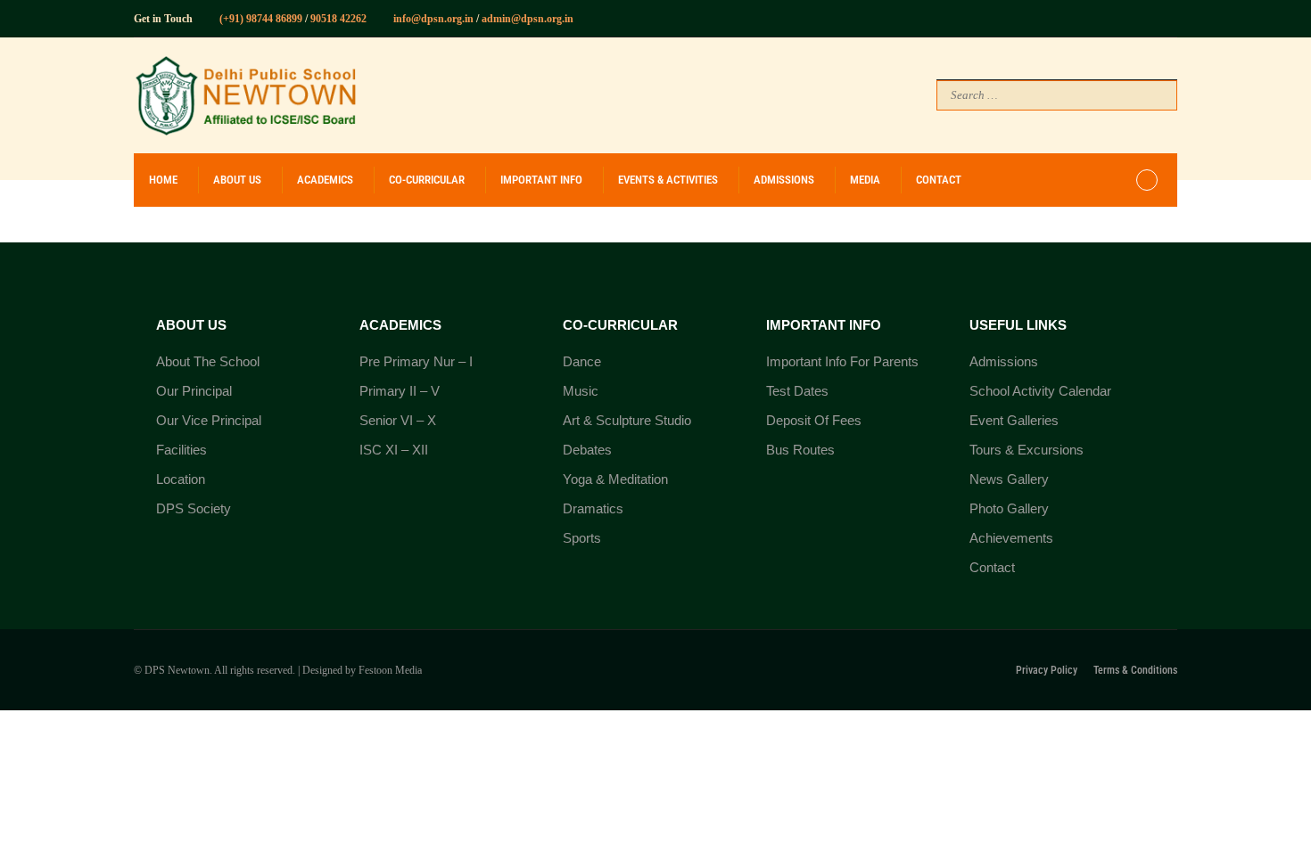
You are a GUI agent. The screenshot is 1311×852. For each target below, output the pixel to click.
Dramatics (593, 508)
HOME (163, 179)
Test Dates (797, 390)
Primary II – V (399, 390)
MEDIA (865, 179)
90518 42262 (337, 18)
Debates (587, 449)
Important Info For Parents (842, 361)
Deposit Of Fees (814, 420)
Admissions (1003, 361)
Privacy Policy (1046, 670)
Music (580, 390)
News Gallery (1009, 479)
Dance (582, 361)
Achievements (1011, 537)
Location (180, 479)
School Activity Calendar (1040, 390)
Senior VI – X (397, 420)
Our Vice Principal (208, 420)
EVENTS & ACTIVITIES (668, 179)
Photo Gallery (1009, 508)
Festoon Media (390, 670)
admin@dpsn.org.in (527, 18)
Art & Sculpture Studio (627, 420)
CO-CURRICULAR (427, 179)
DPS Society (193, 508)
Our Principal (194, 390)
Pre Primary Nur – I (416, 361)
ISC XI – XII (393, 449)
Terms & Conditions (1135, 670)
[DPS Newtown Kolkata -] (245, 95)
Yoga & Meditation (615, 479)
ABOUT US (237, 179)
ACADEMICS (325, 179)
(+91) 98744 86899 (260, 18)
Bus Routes (800, 449)
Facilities (181, 449)
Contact (992, 567)
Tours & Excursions (1026, 449)
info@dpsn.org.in (433, 18)
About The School (208, 361)
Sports (582, 537)
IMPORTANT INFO (541, 179)
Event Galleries (1014, 420)
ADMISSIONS (784, 179)
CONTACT (938, 179)
